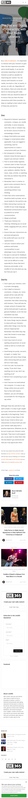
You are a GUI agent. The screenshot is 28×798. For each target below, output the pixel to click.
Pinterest (20, 482)
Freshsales (16, 656)
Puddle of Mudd (8, 569)
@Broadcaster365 (16, 462)
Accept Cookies (14, 795)
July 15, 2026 (10, 751)
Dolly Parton (8, 527)
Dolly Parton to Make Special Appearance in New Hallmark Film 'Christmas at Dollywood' (14, 532)
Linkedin (10, 482)
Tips (16, 20)
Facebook (9, 478)
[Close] (26, 782)
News (14, 527)
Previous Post (14, 505)
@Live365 (7, 462)
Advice (12, 20)
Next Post (14, 547)
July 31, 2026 (10, 744)
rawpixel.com (11, 470)
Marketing (15, 18)
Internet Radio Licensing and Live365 (16, 734)
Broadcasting (6, 18)
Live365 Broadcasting (16, 459)
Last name (8, 632)
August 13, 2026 (10, 736)
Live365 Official (5, 459)
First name (8, 624)
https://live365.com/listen (14, 453)
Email (7, 640)
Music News (20, 527)
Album (15, 569)
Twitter (20, 478)
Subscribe (18, 651)
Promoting (22, 18)
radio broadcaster (10, 61)
